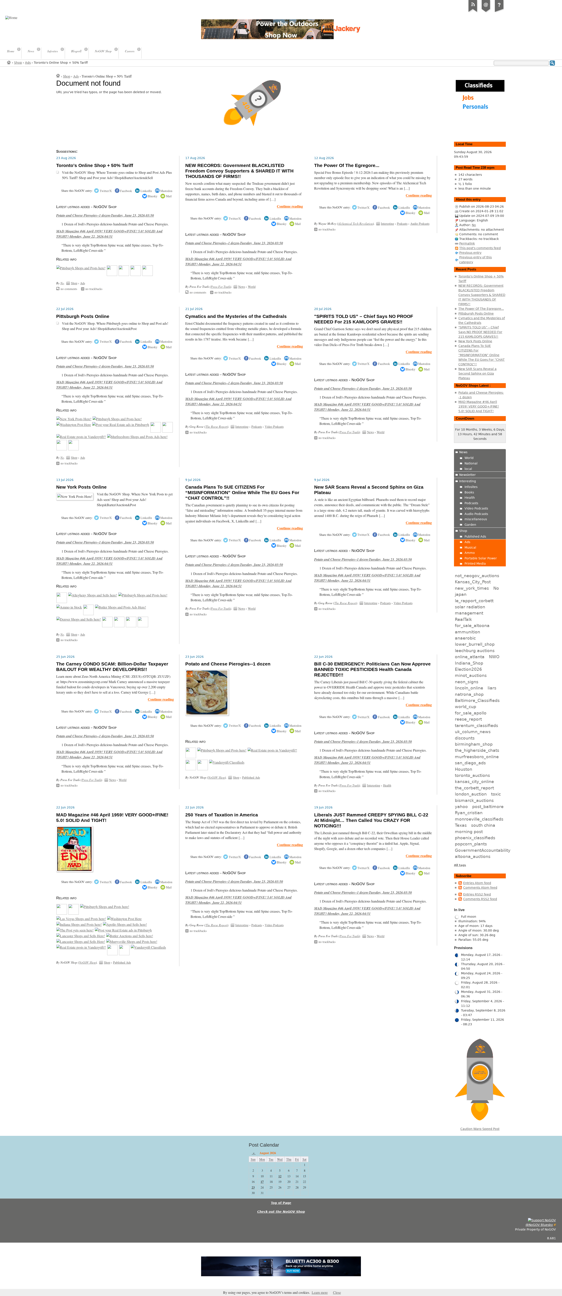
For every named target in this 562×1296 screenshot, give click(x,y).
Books (469, 492)
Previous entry (470, 252)
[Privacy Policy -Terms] (499, 11)
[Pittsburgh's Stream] (107, 626)
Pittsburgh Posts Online (82, 316)
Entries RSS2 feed (477, 894)
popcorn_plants (471, 843)
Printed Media (475, 563)
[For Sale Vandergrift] (81, 436)
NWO (494, 656)
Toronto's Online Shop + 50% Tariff (94, 165)
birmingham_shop (474, 744)
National (471, 463)
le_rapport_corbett (474, 600)
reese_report (468, 719)
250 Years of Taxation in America (221, 814)
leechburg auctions (475, 650)
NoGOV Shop (216, 777)
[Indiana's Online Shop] (79, 924)
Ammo (470, 553)
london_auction (471, 794)
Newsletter (467, 475)
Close (337, 1292)
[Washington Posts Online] (73, 424)
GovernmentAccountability (482, 850)
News (241, 287)
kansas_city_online (474, 781)
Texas (461, 825)
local (468, 469)
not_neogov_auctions (477, 575)
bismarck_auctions (474, 800)
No (62, 283)
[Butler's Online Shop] (129, 935)
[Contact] (486, 11)
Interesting (387, 223)
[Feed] (473, 11)
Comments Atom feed (480, 887)
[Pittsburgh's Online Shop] (190, 769)
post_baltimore (488, 806)
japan (461, 594)
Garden (470, 524)
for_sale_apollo (470, 713)
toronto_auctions (472, 775)
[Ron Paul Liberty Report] (131, 626)
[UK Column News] (135, 274)
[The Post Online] (75, 930)
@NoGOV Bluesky (539, 1225)
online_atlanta (470, 656)
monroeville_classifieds (479, 819)
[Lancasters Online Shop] (80, 935)
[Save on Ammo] (69, 607)
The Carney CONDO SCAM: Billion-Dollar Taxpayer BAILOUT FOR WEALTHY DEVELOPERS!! (112, 666)
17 (262, 1181)
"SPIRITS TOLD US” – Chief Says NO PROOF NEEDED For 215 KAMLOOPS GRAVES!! (363, 319)
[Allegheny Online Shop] (92, 595)
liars (492, 687)
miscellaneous (476, 519)
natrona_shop (469, 694)
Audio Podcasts (419, 223)
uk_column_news (473, 731)
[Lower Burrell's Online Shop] (202, 769)
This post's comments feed (480, 248)
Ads (28, 62)
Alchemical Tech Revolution (355, 223)
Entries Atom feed (477, 883)
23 (253, 1187)
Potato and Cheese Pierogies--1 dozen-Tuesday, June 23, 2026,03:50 (105, 215)
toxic (496, 794)
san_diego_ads (470, 762)
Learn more (320, 1292)
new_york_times (472, 588)
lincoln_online (469, 687)
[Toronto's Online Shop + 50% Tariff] (61, 913)
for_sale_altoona (472, 625)
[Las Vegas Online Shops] (81, 918)
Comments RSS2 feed (480, 899)
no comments (69, 289)
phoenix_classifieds (475, 837)
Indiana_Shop (469, 663)
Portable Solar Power (481, 558)
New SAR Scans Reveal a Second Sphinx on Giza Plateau (477, 373)
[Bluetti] (111, 274)
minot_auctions (471, 675)
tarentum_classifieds (476, 725)
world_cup (465, 706)
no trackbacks (93, 289)
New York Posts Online (81, 487)
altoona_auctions (472, 856)
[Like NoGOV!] (542, 1220)
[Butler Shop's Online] (120, 607)
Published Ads (251, 777)
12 (279, 1176)
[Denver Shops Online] (78, 619)
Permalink (467, 243)
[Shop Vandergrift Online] (227, 762)
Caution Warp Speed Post (479, 1129)
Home (9, 62)
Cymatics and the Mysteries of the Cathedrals (236, 316)
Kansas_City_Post (473, 581)
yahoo (461, 806)
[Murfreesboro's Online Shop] (137, 436)
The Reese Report (216, 426)
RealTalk (463, 619)
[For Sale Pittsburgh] (120, 424)
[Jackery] (123, 274)
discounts (465, 738)
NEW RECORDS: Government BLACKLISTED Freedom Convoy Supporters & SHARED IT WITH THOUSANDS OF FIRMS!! (239, 171)
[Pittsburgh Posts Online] (61, 601)
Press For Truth (220, 287)
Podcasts (402, 223)
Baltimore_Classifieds (477, 700)
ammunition (467, 631)
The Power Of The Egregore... (346, 165)
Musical (470, 547)
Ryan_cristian (469, 812)
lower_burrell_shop (475, 644)
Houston (463, 769)
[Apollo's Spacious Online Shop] (125, 924)
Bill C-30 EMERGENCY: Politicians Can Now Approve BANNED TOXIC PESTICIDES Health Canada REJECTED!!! (372, 669)
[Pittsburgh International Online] (81, 268)
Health (387, 785)
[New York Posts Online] (74, 419)
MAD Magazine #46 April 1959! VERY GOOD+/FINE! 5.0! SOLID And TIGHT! (478, 406)
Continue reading (290, 206)
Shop (18, 62)
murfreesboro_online (477, 756)
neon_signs (466, 681)
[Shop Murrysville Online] (131, 941)
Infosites (471, 487)
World (252, 287)
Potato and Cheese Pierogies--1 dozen (227, 664)
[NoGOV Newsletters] (147, 274)
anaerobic (465, 638)
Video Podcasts (274, 426)
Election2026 (468, 669)
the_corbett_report (474, 787)
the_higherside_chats (477, 750)
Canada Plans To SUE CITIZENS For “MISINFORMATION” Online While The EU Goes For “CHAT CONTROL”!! (242, 492)
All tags (460, 865)
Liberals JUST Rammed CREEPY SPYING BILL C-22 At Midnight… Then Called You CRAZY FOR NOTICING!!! (371, 820)
